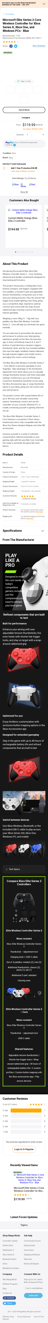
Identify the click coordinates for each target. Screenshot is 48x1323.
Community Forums (32, 1241)
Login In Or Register (24, 1149)
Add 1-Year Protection (24, 168)
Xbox (11, 157)
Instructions (29, 1250)
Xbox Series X (8, 1255)
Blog (4, 1288)
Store (5, 1264)
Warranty (28, 1259)
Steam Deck (8, 1245)
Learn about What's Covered (23, 171)
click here (39, 512)
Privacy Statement (24, 1317)
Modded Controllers (11, 1268)
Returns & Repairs (31, 1264)
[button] (15, 252)
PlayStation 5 (8, 1250)
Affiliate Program (10, 1284)
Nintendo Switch (9, 1259)
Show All (24, 192)
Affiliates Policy (8, 1317)
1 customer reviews (28, 498)
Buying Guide (29, 1245)
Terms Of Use (39, 1317)
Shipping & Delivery (32, 1255)
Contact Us (7, 1293)
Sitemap (6, 1319)
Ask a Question (39, 46)
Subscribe (33, 1295)
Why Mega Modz (10, 1279)
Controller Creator (10, 1241)
